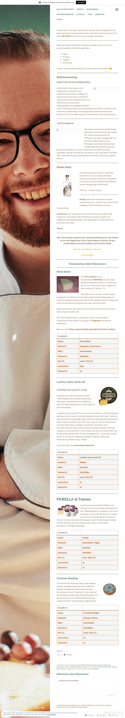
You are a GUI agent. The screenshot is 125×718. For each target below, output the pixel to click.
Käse (108, 665)
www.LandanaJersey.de (83, 445)
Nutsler (61, 167)
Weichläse (97, 279)
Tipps (90, 14)
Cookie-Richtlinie (51, 714)
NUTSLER (66, 36)
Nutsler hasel (61, 669)
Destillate (89, 665)
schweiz (67, 667)
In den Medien (92, 9)
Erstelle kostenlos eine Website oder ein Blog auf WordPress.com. (77, 705)
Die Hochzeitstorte (65, 9)
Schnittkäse (60, 667)
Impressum (99, 14)
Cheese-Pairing (80, 665)
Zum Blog (80, 14)
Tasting (72, 667)
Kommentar (111, 695)
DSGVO (60, 19)
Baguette (97, 320)
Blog (73, 665)
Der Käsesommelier (65, 14)
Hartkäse (104, 665)
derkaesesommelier (14, 708)
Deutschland (97, 665)
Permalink (95, 669)
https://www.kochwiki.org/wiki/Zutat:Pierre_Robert (92, 329)
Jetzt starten (80, 2)
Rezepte (80, 9)
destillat (105, 667)
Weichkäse (78, 667)
